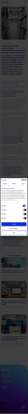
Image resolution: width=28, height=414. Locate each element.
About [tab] (23, 183)
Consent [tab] (5, 183)
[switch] (25, 210)
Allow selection (14, 228)
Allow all (14, 224)
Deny (14, 232)
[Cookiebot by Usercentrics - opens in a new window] (21, 180)
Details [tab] (14, 183)
